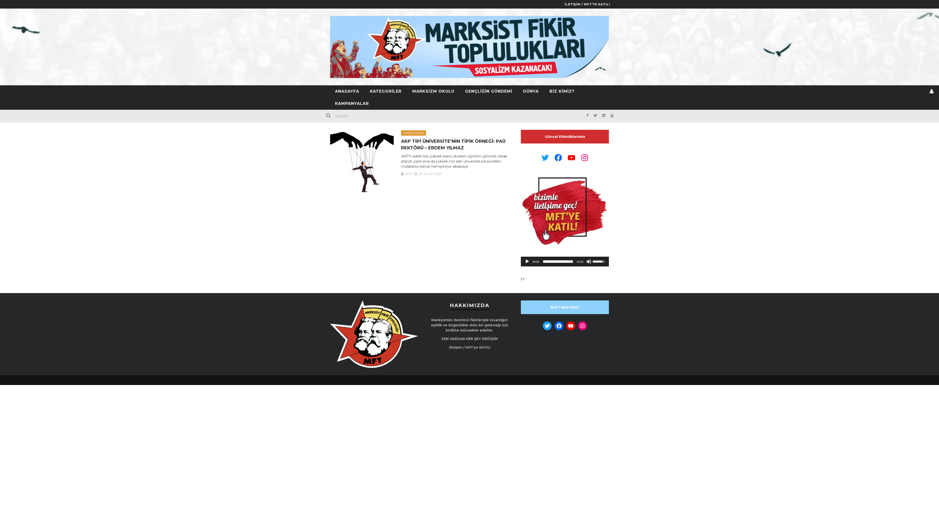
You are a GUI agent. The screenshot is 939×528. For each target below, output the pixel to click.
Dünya (531, 91)
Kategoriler (386, 91)
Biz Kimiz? (561, 91)
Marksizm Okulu (433, 91)
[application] (565, 261)
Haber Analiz (413, 133)
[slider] (558, 261)
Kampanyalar (352, 103)
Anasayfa (347, 91)
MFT (409, 174)
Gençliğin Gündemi (488, 91)
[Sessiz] (588, 261)
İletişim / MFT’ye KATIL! (587, 4)
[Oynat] (527, 261)
